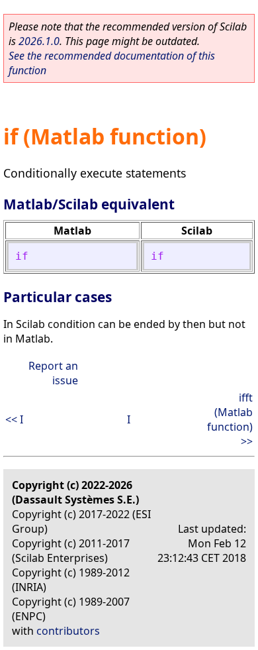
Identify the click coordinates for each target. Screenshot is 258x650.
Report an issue (53, 373)
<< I (14, 419)
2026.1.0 (39, 41)
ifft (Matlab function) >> (230, 419)
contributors (68, 630)
